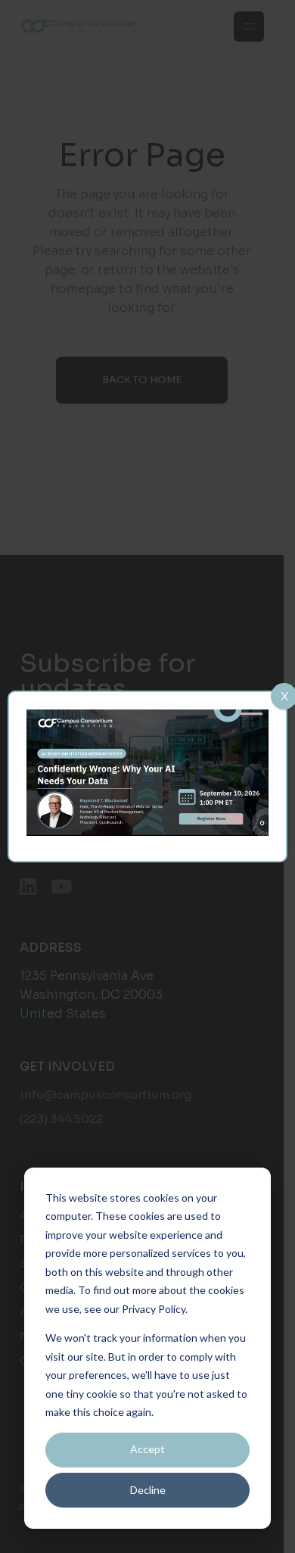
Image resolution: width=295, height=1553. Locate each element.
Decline (148, 1489)
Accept (147, 1448)
